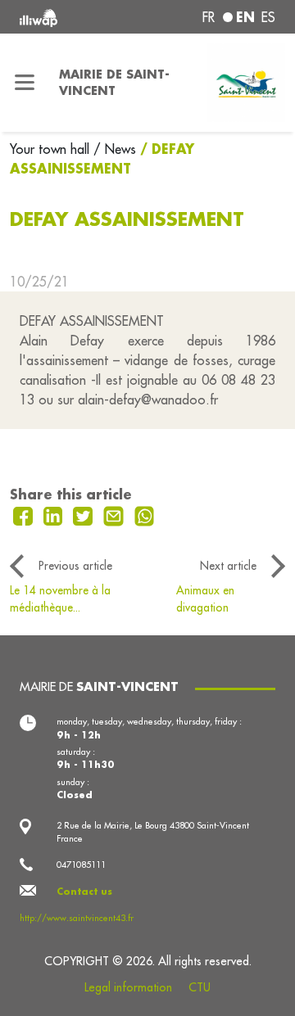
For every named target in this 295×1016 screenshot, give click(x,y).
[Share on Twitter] (85, 514)
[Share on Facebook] (25, 514)
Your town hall (51, 149)
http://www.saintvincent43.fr (77, 917)
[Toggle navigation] (24, 83)
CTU (199, 987)
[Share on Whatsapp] (144, 514)
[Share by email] (115, 514)
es (268, 17)
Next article (228, 565)
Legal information (128, 987)
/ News (114, 149)
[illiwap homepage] (67, 17)
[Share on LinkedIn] (55, 514)
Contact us (84, 891)
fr (208, 17)
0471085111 (81, 864)
